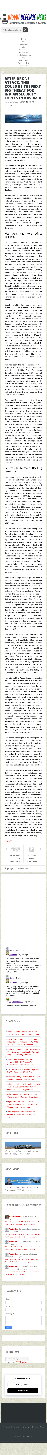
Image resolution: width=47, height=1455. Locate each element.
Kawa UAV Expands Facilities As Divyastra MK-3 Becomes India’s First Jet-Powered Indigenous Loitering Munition (23, 1052)
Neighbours (23, 44)
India (23, 41)
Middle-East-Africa (24, 55)
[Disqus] (23, 911)
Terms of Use (38, 1427)
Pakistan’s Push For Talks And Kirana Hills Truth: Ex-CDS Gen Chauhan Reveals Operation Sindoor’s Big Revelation (23, 1087)
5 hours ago (20, 1274)
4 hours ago (32, 1237)
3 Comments (23, 869)
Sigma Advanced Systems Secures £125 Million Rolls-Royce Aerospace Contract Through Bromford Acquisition (22, 1104)
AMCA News (23, 60)
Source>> (8, 841)
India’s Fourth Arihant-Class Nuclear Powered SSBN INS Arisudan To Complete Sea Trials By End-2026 (21, 1062)
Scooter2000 (14, 1216)
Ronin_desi (13, 1229)
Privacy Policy (19, 1436)
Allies (24, 47)
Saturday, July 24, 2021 (15, 102)
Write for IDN (23, 63)
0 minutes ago (31, 1224)
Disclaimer (27, 1427)
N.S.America (23, 49)
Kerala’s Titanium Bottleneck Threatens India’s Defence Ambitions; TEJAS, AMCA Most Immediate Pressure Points (23, 1042)
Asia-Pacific (23, 52)
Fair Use (29, 1436)
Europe (23, 57)
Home (23, 39)
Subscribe (23, 1390)
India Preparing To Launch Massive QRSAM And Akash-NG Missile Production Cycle (23, 1114)
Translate (23, 1362)
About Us (23, 65)
